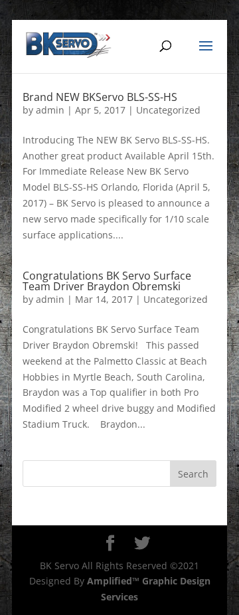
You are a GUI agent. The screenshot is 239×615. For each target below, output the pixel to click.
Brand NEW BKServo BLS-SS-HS (100, 97)
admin (50, 110)
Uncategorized (168, 110)
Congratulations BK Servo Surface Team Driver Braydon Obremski (107, 281)
